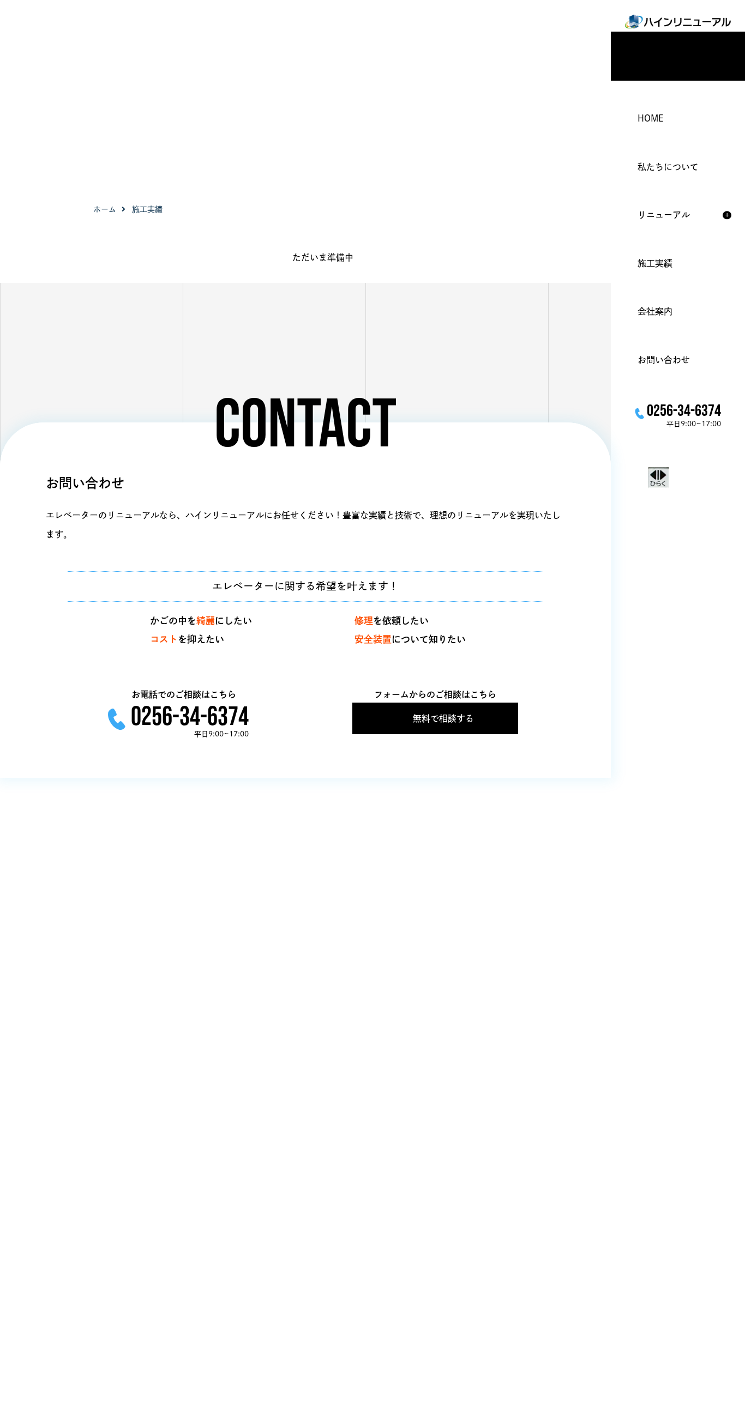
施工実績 (655, 263)
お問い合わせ (664, 359)
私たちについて (668, 166)
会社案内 (655, 311)
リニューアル (664, 214)
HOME (650, 118)
